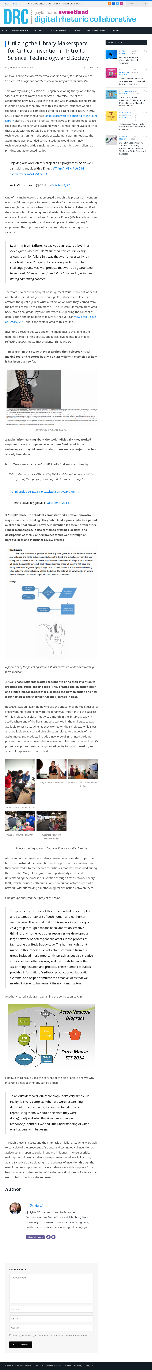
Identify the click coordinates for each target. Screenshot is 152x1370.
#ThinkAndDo (62, 168)
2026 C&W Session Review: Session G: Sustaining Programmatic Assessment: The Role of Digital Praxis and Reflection (132, 148)
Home (5, 30)
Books (78, 30)
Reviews (38, 30)
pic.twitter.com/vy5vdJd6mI (60, 491)
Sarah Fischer (123, 137)
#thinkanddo (18, 491)
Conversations (20, 30)
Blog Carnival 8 (91, 67)
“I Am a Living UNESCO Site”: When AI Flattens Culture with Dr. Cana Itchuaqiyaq (54, 3)
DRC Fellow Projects (97, 30)
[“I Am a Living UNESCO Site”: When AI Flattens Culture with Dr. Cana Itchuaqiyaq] (111, 73)
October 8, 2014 (62, 185)
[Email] (53, 1237)
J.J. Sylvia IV (12, 67)
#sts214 (78, 168)
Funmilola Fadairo (124, 73)
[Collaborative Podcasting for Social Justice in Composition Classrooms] (111, 116)
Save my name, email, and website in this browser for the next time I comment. (51, 1335)
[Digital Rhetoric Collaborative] (70, 17)
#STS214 (34, 491)
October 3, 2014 (58, 503)
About (116, 30)
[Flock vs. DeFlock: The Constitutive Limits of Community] (111, 54)
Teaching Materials (58, 30)
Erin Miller (122, 52)
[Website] (48, 1237)
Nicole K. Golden (125, 116)
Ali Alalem (127, 113)
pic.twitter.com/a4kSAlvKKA (28, 174)
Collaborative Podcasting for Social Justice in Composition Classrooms (132, 127)
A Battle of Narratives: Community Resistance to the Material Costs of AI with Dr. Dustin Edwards (132, 101)
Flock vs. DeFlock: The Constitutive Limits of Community (128, 60)
